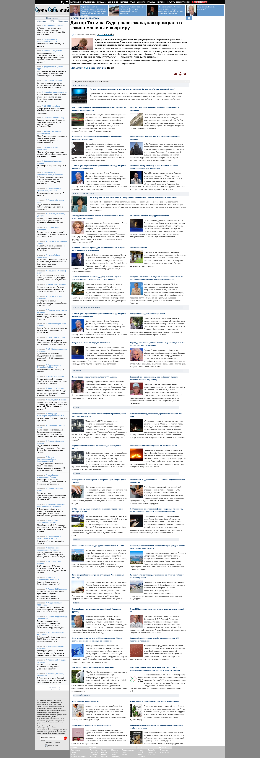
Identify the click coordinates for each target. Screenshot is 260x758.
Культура (171, 2)
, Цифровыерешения (59, 349)
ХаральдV (48, 161)
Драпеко (51, 548)
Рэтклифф (52, 561)
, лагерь (61, 388)
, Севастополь (58, 175)
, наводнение (58, 376)
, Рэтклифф (61, 271)
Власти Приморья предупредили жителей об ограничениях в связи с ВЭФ (52, 330)
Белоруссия (164, 752)
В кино (103, 750)
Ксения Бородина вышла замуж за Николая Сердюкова (94, 377)
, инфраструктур (60, 616)
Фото (73, 754)
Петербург (48, 147)
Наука (76, 408)
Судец (76, 18)
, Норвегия (56, 161)
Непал (50, 255)
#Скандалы (62, 21)
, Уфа (63, 337)
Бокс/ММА (141, 757)
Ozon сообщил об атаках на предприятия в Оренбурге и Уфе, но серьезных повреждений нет (52, 342)
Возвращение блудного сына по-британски (147, 313)
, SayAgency (54, 579)
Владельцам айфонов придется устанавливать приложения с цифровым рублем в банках (51, 73)
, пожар (45, 605)
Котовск (51, 457)
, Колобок (58, 80)
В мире (73, 752)
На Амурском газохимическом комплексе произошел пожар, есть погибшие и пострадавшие (51, 609)
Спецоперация (89, 2)
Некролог (161, 2)
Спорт (76, 603)
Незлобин (48, 92)
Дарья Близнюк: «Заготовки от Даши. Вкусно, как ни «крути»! (154, 701)
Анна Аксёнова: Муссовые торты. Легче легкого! (91, 725)
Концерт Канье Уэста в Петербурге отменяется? (48, 583)
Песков (51, 227)
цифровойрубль (50, 67)
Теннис (140, 754)
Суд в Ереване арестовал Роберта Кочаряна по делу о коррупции (50, 207)
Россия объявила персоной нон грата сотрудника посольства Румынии (51, 316)
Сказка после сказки (138, 248)
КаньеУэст (52, 577)
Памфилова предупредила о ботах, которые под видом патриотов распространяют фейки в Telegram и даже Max (50, 433)
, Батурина (62, 284)
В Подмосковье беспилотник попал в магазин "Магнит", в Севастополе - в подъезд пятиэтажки (50, 180)
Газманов (47, 118)
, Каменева (59, 214)
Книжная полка (183, 2)
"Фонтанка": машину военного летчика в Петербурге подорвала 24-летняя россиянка (52, 154)
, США (52, 51)
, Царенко (55, 118)
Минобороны (53, 475)
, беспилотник (42, 618)
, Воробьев (51, 25)
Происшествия (128, 750)
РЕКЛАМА (57, 742)
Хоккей (140, 752)
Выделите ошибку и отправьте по (91, 82)
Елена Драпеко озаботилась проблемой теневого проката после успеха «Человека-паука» (51, 554)
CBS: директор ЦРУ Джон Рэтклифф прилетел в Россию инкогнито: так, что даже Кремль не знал (51, 569)
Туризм (76, 540)
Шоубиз (77, 371)
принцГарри (52, 414)
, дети (55, 388)
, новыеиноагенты (59, 92)
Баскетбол (152, 750)
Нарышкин (52, 271)
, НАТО (56, 227)
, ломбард (56, 106)
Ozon (50, 337)
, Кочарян (59, 200)
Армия (132, 2)
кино (45, 80)
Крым (50, 388)
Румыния (51, 310)
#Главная (41, 21)
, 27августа (52, 190)
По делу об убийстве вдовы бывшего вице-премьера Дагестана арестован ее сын (50, 220)
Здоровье (124, 2)
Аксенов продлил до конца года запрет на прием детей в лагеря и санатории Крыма (51, 393)
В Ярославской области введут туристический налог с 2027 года (98, 546)
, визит (59, 561)
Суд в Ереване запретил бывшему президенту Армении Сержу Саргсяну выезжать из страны (51, 449)
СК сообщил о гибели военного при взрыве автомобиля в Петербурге (51, 248)
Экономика (94, 752)
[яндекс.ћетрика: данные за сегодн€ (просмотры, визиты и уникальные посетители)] (51, 745)
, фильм (51, 80)
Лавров (47, 51)
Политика (93, 750)
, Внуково (62, 400)
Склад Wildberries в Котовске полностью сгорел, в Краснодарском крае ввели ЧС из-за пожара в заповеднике (51, 467)
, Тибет (56, 255)
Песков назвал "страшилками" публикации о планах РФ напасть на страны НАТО (52, 234)
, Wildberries (56, 506)
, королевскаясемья (56, 416)
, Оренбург (56, 337)
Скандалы (101, 2)
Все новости (75, 750)
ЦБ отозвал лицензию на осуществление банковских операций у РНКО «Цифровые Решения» (51, 357)
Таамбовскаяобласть (56, 504)
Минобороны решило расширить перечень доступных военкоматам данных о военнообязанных (52, 139)
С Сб (105, 34)
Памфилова (53, 425)
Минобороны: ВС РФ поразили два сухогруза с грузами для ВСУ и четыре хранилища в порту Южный (52, 528)
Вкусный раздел (81, 695)
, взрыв (55, 147)
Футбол (140, 750)
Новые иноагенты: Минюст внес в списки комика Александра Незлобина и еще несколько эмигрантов (52, 98)
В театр (93, 757)
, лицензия (41, 351)
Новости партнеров (78, 757)
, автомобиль (62, 241)
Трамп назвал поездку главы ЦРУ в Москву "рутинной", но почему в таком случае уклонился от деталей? (52, 405)
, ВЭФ (64, 324)
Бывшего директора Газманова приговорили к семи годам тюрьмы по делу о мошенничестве (51, 123)
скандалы (94, 18)
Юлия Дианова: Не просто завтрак (85, 701)
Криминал (151, 2)
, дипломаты (61, 310)
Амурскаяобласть (55, 603)
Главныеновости (50, 39)
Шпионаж (141, 2)
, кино (57, 548)
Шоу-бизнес (113, 2)
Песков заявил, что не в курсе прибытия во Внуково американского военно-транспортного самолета (50, 594)
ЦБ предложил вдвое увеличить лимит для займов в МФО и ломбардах (51, 110)
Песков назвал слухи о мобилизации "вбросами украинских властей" (48, 666)
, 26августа (52, 367)
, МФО (49, 106)
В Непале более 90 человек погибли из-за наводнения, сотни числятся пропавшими (52, 381)
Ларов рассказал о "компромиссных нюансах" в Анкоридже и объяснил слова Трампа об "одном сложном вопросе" (50, 57)
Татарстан (164, 750)
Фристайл (151, 754)
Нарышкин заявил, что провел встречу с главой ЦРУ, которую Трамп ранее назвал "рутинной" (51, 277)
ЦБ (45, 106)
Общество (114, 750)
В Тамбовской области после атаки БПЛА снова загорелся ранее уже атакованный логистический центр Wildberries (51, 512)
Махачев (51, 214)
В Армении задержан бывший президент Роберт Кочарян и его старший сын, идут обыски (51, 680)
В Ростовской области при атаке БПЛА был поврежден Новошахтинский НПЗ (51, 639)
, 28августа (52, 41)
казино (83, 18)
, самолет (63, 589)
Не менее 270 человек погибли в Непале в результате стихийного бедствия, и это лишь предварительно (52, 262)
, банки (60, 67)
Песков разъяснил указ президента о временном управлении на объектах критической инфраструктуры (50, 624)
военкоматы (49, 131)
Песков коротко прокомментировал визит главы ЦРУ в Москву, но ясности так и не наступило (51, 496)
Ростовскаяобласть (56, 632)
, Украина (59, 51)
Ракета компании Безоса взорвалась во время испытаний (153, 445)
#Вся (52, 21)
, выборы (61, 425)
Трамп (50, 400)
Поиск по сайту (200, 2)
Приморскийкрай (54, 324)
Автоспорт (152, 752)
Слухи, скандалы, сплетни (86, 308)
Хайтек (76, 474)
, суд (62, 118)
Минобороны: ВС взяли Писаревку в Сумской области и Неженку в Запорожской (51, 481)
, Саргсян (59, 441)
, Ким (56, 284)
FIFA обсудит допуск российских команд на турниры (93, 667)
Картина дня (75, 2)
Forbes (50, 284)
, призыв (57, 131)
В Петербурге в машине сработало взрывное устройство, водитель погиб (52, 303)
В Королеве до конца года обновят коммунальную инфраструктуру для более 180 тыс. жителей (51, 31)
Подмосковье (49, 173)
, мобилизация (60, 660)
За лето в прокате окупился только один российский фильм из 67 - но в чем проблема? (51, 85)
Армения (51, 200)
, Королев (59, 25)
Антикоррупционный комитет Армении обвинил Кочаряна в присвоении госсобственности (50, 653)
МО (45, 25)
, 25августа (52, 538)
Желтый (104, 754)
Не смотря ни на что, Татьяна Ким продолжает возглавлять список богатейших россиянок (50, 289)
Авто (124, 752)
